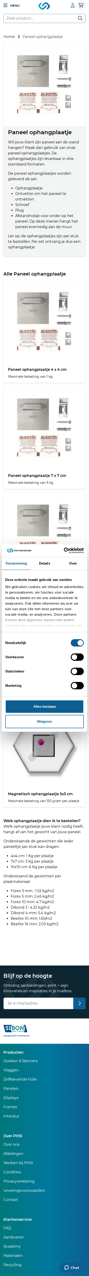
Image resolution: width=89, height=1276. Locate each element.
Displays (10, 1098)
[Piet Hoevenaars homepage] (44, 6)
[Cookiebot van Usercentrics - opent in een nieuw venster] (64, 551)
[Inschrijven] (79, 1003)
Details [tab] (44, 563)
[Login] (73, 5)
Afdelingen (13, 1153)
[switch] (77, 657)
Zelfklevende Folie (20, 1079)
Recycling (12, 1265)
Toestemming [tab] (16, 563)
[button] (11, 5)
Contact (10, 1200)
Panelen (10, 1088)
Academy (12, 1246)
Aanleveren (13, 1237)
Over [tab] (73, 563)
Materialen (13, 1255)
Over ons (11, 1144)
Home (9, 37)
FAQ (7, 1228)
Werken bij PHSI (18, 1163)
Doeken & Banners (20, 1061)
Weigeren (44, 721)
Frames (10, 1107)
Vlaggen (11, 1070)
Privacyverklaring (19, 1181)
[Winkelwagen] (81, 5)
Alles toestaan (44, 706)
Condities (12, 1172)
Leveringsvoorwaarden (24, 1190)
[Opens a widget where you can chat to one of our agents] (71, 1268)
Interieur (11, 1116)
